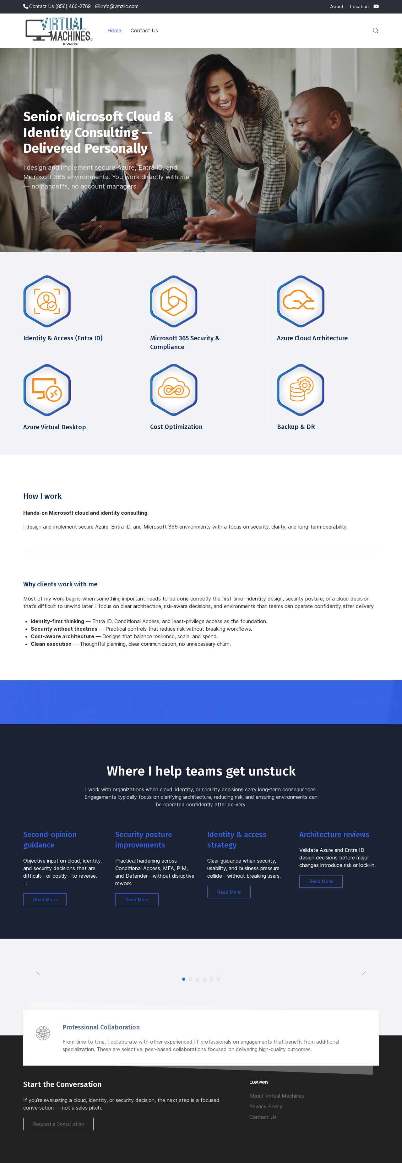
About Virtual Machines (276, 1096)
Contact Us (144, 30)
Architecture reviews (334, 834)
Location (359, 6)
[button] (375, 30)
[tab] (183, 979)
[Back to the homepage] (60, 31)
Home (114, 30)
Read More (45, 899)
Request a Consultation (58, 1124)
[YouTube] (376, 6)
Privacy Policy (265, 1106)
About (337, 6)
